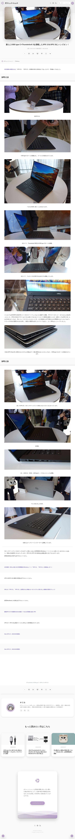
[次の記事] (3, 836)
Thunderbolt (30, 682)
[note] (24, 710)
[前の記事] (72, 836)
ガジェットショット (8, 61)
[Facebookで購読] (53, 3)
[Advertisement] (37, 669)
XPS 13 (42, 682)
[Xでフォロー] (50, 3)
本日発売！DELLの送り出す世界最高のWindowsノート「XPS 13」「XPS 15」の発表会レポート (28, 567)
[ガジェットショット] (9, 3)
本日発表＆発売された (10, 69)
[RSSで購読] (55, 3)
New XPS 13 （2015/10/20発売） (12, 634)
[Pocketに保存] (37, 53)
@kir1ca (40, 830)
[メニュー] (72, 3)
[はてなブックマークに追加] (33, 53)
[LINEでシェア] (41, 53)
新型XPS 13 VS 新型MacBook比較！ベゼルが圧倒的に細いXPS (20, 611)
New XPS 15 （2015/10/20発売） (12, 649)
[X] (21, 710)
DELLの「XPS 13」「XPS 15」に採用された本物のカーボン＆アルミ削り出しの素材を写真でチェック (29, 589)
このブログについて (37, 803)
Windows (17, 61)
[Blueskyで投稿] (50, 53)
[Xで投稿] (24, 53)
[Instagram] (28, 710)
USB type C (36, 682)
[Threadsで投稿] (46, 53)
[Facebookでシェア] (29, 53)
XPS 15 (46, 682)
